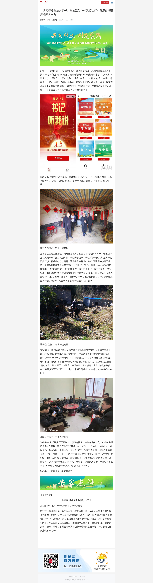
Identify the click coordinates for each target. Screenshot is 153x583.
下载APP (105, 2)
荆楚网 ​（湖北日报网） (49, 19)
